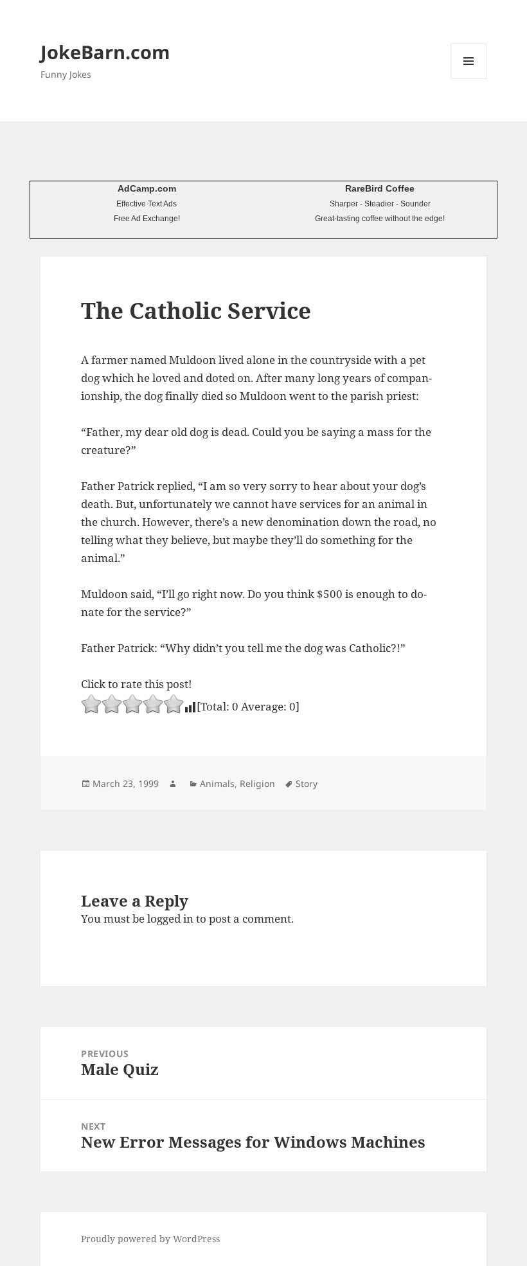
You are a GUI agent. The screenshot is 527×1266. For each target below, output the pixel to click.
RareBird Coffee (380, 188)
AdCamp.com (147, 188)
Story (306, 783)
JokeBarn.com (105, 51)
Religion (257, 783)
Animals (217, 783)
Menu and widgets (469, 78)
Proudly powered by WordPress (150, 1239)
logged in (170, 918)
